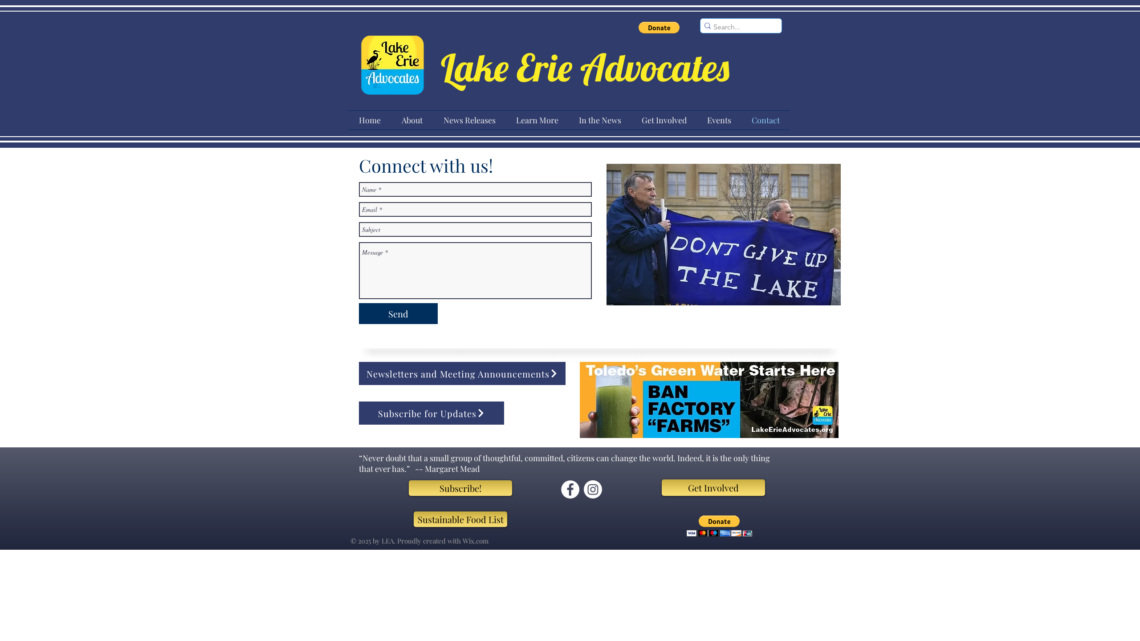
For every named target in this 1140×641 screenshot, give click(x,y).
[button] (659, 27)
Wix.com (476, 540)
